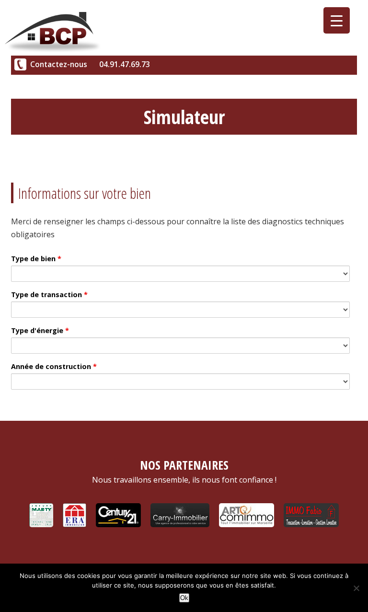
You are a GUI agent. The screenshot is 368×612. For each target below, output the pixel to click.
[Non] (356, 588)
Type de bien (36, 258)
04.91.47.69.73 (124, 64)
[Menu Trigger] (336, 20)
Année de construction (54, 366)
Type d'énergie (40, 330)
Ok (184, 597)
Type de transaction (49, 294)
